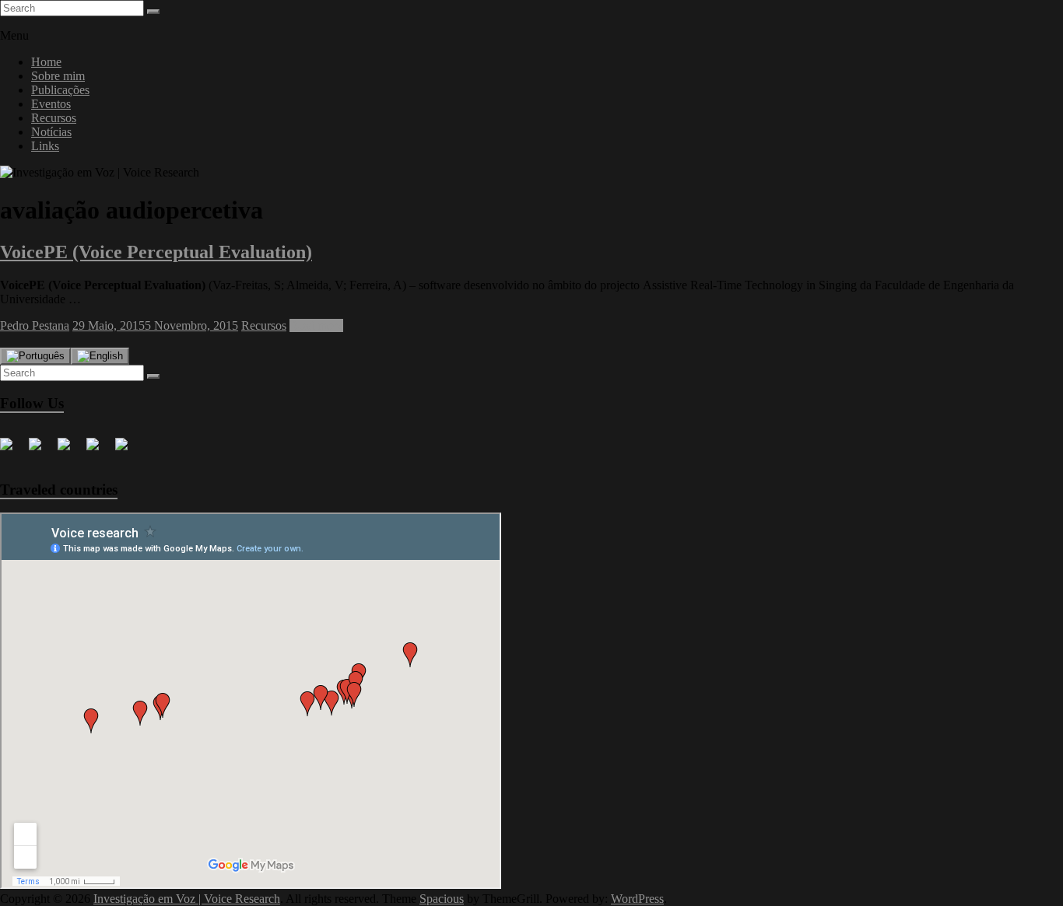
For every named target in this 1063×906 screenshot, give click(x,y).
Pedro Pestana (34, 325)
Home (46, 61)
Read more (316, 325)
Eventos (51, 103)
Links (45, 145)
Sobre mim (58, 75)
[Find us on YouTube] (127, 450)
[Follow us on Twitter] (41, 450)
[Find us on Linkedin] (70, 450)
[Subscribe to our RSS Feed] (98, 450)
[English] (100, 356)
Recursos (53, 117)
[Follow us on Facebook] (12, 450)
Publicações (60, 89)
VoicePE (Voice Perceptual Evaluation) (156, 252)
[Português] (35, 356)
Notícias (51, 131)
